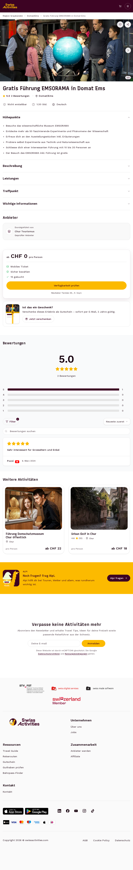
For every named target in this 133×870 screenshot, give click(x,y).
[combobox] (117, 421)
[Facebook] (67, 811)
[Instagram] (84, 811)
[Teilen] (128, 24)
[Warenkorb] (120, 6)
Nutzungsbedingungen (76, 654)
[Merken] (120, 24)
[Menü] (128, 6)
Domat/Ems (33, 16)
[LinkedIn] (59, 811)
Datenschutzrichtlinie (49, 654)
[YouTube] (76, 811)
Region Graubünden (13, 16)
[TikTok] (92, 811)
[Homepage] (10, 6)
